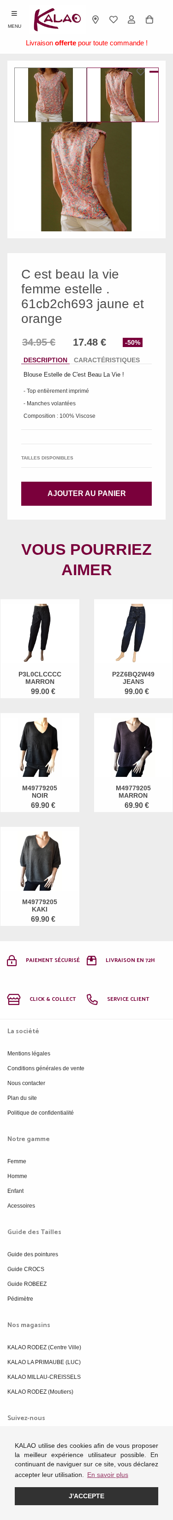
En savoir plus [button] (107, 1474)
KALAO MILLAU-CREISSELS (44, 1377)
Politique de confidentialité (40, 1113)
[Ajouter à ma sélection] (143, 72)
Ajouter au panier (87, 493)
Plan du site (22, 1098)
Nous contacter (26, 1083)
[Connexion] (132, 19)
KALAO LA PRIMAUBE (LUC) (44, 1362)
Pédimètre (20, 1299)
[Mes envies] (114, 19)
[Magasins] (96, 19)
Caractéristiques (107, 360)
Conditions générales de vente (45, 1068)
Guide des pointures (32, 1254)
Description (45, 360)
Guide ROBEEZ (27, 1284)
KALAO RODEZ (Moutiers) (40, 1392)
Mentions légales (28, 1053)
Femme (16, 1161)
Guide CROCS (25, 1269)
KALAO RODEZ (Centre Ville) (44, 1347)
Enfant (15, 1191)
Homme (17, 1176)
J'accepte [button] (86, 1496)
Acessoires (21, 1206)
